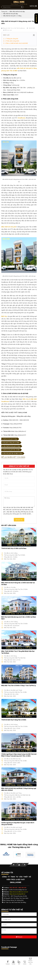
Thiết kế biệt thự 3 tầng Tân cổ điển (13, 720)
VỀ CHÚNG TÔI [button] (7, 873)
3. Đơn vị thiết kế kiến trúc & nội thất (16, 43)
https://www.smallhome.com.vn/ (18, 892)
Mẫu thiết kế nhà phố (8, 227)
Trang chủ (4, 11)
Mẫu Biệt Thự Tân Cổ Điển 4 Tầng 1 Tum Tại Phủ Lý (18, 685)
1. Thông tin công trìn (11, 38)
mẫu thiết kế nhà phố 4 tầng (11, 446)
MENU (32, 6)
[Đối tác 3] (7, 854)
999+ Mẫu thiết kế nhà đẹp (17, 11)
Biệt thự (4, 316)
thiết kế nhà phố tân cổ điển (11, 450)
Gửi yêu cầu (19, 519)
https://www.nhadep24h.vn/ (17, 894)
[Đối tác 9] (31, 855)
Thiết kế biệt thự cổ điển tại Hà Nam (13, 548)
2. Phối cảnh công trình (12, 41)
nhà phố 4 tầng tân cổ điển (11, 442)
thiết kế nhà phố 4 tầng (10, 439)
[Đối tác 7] (19, 855)
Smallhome (21, 118)
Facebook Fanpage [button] (9, 947)
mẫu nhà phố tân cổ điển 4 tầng (12, 453)
